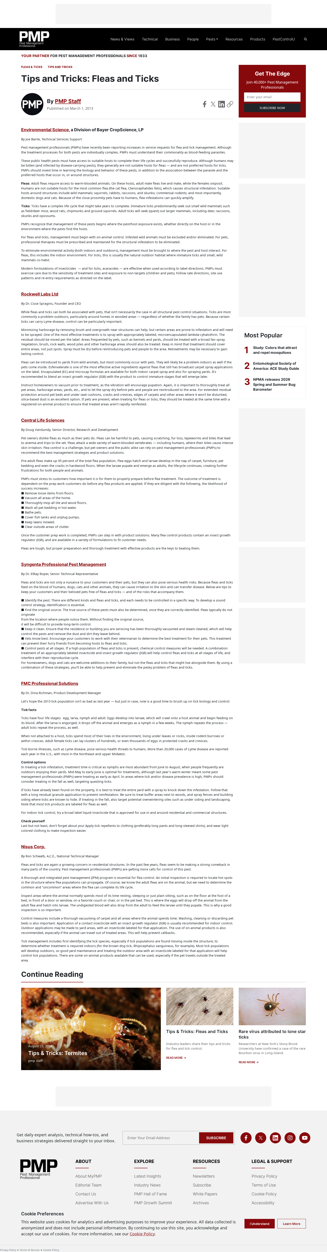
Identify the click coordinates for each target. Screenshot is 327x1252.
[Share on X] (213, 104)
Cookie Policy (264, 1194)
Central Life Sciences (43, 420)
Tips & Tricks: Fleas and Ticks (197, 1031)
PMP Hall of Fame (150, 1194)
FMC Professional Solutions (49, 683)
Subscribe (216, 1138)
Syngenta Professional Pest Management (63, 564)
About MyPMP (88, 1176)
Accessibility (263, 1202)
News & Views (122, 39)
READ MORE (175, 1057)
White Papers (205, 1194)
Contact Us (85, 1194)
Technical (150, 39)
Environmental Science (45, 129)
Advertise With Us (92, 1202)
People (193, 39)
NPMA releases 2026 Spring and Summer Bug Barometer (274, 384)
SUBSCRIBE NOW (272, 108)
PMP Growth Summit (153, 1202)
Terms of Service (30, 1250)
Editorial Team (88, 1185)
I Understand (259, 1224)
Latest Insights (147, 1176)
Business (172, 39)
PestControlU (284, 39)
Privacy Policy (264, 1176)
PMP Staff (68, 101)
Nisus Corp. (33, 846)
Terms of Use (264, 1185)
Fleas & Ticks (31, 67)
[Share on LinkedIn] (221, 104)
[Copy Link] (230, 104)
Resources (234, 39)
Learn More (291, 1224)
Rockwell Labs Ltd (39, 294)
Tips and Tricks (60, 67)
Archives (201, 1202)
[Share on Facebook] (204, 104)
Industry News (147, 1185)
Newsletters (204, 1176)
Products (257, 39)
